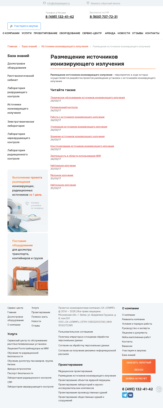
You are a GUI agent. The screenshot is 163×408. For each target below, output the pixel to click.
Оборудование (69, 33)
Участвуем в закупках (134, 350)
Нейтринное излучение (63, 165)
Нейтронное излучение (63, 185)
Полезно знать (40, 316)
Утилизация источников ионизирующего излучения (78, 126)
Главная (12, 46)
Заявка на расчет (136, 378)
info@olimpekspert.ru (58, 3)
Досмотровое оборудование (16, 65)
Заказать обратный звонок (105, 3)
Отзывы (137, 33)
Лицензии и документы (134, 332)
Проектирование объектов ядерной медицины (84, 380)
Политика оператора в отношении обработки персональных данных (83, 338)
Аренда (110, 33)
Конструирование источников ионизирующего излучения (82, 146)
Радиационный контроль (64, 107)
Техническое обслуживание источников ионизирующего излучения (87, 97)
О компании (11, 33)
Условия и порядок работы (137, 323)
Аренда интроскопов (19, 368)
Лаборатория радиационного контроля (17, 154)
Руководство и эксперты (136, 328)
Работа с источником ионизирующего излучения (77, 117)
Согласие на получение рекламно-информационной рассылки (87, 352)
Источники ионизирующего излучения (64, 46)
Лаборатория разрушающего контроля (17, 92)
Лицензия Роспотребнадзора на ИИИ (28, 348)
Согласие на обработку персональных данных (83, 345)
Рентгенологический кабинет (20, 78)
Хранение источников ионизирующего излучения (77, 136)
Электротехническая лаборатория (20, 124)
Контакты (152, 33)
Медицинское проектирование (75, 371)
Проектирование (45, 33)
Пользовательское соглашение (75, 331)
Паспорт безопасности (20, 373)
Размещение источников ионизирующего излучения (87, 375)
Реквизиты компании (133, 319)
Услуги (27, 33)
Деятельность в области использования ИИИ (75, 155)
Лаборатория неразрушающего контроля (18, 138)
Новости (124, 33)
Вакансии (127, 346)
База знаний (29, 46)
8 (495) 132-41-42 (60, 17)
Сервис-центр (92, 33)
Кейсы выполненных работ (136, 337)
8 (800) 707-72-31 (104, 17)
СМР (9, 382)
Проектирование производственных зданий (82, 392)
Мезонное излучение (61, 175)
